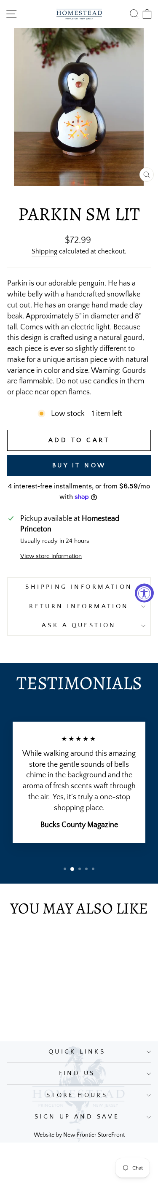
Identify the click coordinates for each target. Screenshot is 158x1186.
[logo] (79, 14)
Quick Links (77, 1052)
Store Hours (77, 1095)
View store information (51, 556)
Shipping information (78, 587)
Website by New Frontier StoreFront (79, 1135)
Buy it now (79, 465)
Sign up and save (77, 1116)
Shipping (44, 251)
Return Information (79, 606)
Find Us (77, 1073)
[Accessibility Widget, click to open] (144, 593)
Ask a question (79, 625)
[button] (65, 869)
